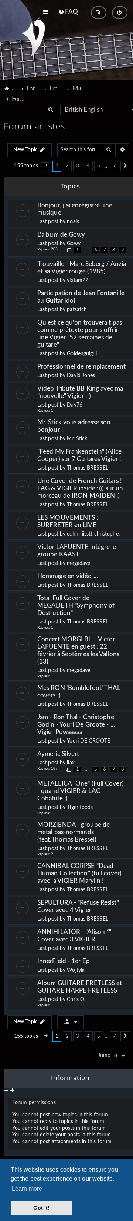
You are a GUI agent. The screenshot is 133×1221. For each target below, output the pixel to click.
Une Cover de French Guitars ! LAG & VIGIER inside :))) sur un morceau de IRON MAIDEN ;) (80, 488)
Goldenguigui (82, 353)
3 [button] (77, 166)
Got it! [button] (41, 1208)
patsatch (77, 309)
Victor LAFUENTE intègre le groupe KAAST (76, 550)
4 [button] (88, 166)
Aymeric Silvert (59, 754)
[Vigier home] (33, 38)
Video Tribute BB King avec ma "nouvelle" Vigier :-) (80, 392)
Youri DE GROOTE (88, 741)
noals (73, 221)
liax (70, 763)
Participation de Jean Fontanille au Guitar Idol (81, 297)
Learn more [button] (27, 1188)
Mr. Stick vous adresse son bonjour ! (74, 426)
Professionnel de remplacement (81, 366)
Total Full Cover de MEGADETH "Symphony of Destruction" (76, 605)
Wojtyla (76, 970)
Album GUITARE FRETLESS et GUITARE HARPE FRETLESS (79, 987)
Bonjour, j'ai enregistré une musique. (74, 209)
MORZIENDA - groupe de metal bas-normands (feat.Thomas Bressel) (73, 832)
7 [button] (114, 166)
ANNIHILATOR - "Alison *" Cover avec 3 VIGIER (74, 935)
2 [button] (67, 166)
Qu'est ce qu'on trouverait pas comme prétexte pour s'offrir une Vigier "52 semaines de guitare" (79, 333)
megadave (78, 563)
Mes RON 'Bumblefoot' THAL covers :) (78, 691)
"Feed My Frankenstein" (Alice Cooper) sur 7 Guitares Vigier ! (79, 455)
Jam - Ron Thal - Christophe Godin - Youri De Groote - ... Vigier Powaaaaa (76, 724)
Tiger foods (80, 807)
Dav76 (74, 405)
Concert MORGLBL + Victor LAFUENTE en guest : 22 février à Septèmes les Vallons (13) (78, 650)
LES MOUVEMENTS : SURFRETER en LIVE (67, 521)
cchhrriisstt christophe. (93, 534)
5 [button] (98, 166)
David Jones (81, 375)
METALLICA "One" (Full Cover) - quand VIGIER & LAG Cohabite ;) (80, 791)
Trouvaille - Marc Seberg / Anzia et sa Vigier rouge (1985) (81, 267)
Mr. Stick (77, 438)
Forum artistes (34, 125)
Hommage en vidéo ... (67, 576)
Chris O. (76, 999)
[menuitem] (68, 11)
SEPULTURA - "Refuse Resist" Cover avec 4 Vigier (78, 906)
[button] (45, 166)
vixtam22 (77, 280)
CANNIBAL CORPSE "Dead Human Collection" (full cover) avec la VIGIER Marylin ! (79, 873)
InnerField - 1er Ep (63, 961)
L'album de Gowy (62, 234)
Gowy (73, 243)
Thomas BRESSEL (87, 468)
